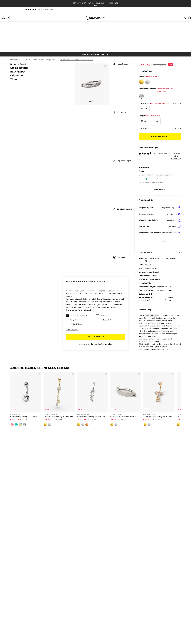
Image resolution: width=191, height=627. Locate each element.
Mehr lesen (160, 242)
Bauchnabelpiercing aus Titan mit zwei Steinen (25, 416)
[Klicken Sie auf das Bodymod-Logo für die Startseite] (97, 17)
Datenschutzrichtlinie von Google (86, 304)
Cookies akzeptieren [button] (95, 337)
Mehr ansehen (159, 189)
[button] (94, 5)
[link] (141, 81)
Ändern (177, 128)
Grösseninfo (176, 103)
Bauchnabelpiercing (147, 349)
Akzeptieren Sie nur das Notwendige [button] (95, 344)
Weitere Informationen (86, 310)
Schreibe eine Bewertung (176, 156)
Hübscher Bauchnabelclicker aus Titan (125, 416)
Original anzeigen (158, 182)
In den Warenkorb (160, 136)
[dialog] (95, 313)
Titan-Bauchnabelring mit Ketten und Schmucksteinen (59, 416)
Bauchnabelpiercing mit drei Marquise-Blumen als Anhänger (92, 416)
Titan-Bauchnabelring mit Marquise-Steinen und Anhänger (158, 416)
